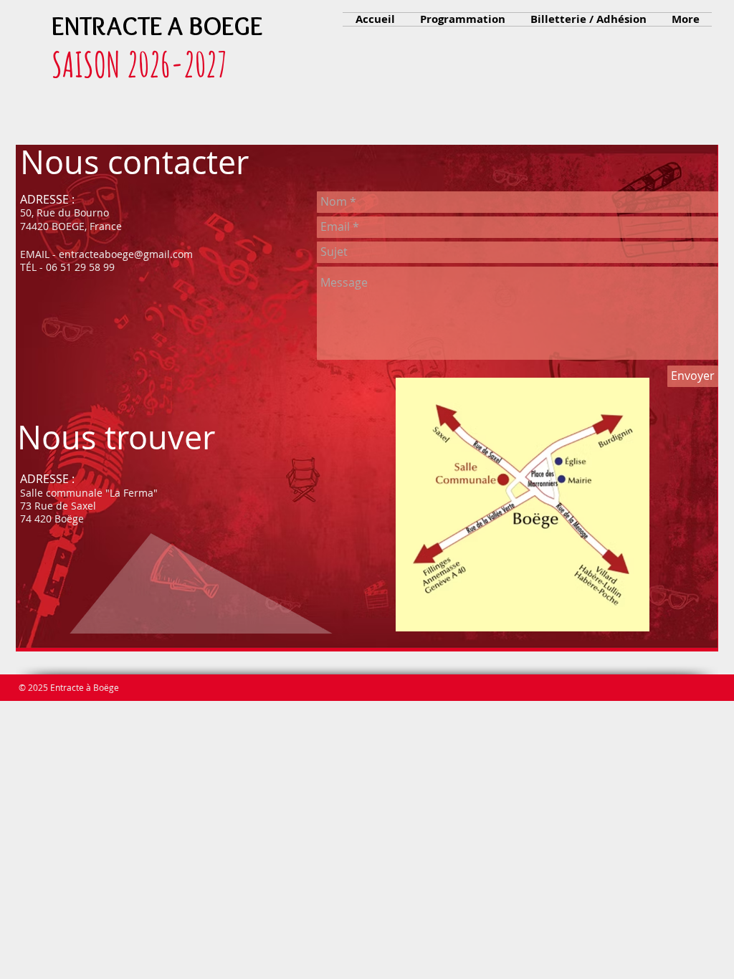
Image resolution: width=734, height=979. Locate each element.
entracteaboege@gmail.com (126, 254)
